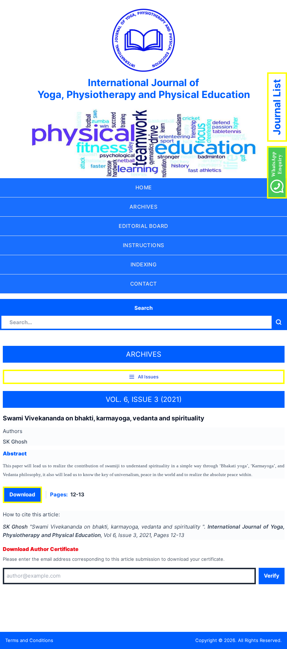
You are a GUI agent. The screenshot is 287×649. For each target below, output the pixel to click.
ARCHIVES (144, 206)
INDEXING (143, 264)
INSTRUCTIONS (143, 245)
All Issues (148, 376)
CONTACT (143, 283)
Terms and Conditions (29, 640)
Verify (271, 575)
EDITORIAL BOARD (143, 226)
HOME (143, 187)
